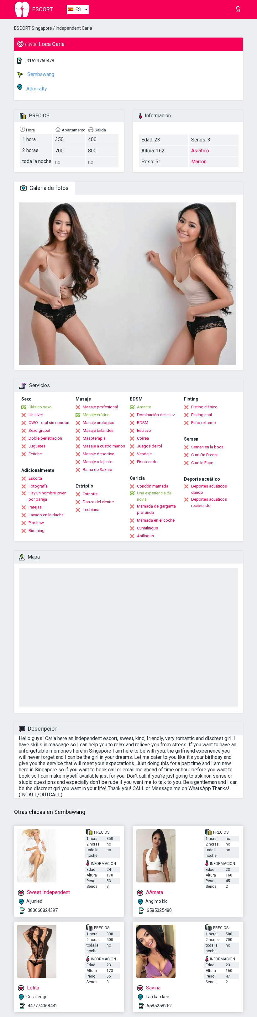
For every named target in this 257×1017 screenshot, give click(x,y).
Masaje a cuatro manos (104, 446)
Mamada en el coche (156, 520)
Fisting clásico (204, 407)
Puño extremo (203, 422)
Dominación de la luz (156, 414)
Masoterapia (94, 438)
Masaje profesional (100, 407)
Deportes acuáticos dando (209, 489)
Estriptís (90, 494)
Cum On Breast (204, 454)
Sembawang (40, 74)
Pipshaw (36, 522)
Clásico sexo (40, 407)
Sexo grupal (39, 430)
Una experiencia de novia (154, 496)
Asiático (200, 151)
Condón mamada (152, 486)
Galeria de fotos (48, 188)
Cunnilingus (147, 528)
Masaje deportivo (98, 454)
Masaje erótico (96, 414)
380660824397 (43, 910)
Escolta (35, 478)
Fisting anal (201, 414)
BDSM (142, 422)
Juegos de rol (149, 446)
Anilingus (145, 536)
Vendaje (144, 454)
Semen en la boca (207, 447)
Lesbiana (91, 509)
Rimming (37, 530)
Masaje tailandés (98, 430)
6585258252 (159, 1006)
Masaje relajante (97, 461)
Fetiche (35, 454)
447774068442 (43, 1006)
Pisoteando (147, 461)
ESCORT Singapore (33, 28)
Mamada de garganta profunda (156, 509)
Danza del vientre (98, 501)
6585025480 (159, 910)
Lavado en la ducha (46, 515)
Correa (143, 438)
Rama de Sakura (97, 469)
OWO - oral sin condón (49, 422)
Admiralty (36, 89)
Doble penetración (45, 438)
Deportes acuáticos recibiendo (209, 502)
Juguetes (37, 446)
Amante (144, 407)
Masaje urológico (98, 422)
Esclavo (144, 430)
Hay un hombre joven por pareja (47, 496)
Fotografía (38, 486)
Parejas (35, 507)
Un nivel (36, 414)
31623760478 (40, 61)
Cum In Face (202, 462)
